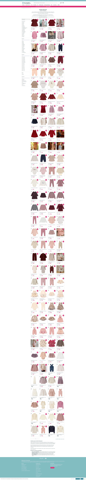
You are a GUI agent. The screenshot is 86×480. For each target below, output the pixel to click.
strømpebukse (39, 448)
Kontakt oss (54, 0)
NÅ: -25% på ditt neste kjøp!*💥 (43, 6)
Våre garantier (38, 476)
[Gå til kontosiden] (60, 3)
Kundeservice (24, 0)
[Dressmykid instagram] (40, 458)
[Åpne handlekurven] (63, 3)
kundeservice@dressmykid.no (26, 470)
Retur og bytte (62, 0)
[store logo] (26, 3)
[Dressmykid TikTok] (42, 458)
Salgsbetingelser (38, 468)
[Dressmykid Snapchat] (44, 458)
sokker (42, 448)
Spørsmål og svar (38, 464)
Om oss (37, 472)
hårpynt (47, 448)
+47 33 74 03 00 (24, 469)
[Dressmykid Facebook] (46, 458)
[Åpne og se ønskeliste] (61, 3)
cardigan (44, 448)
